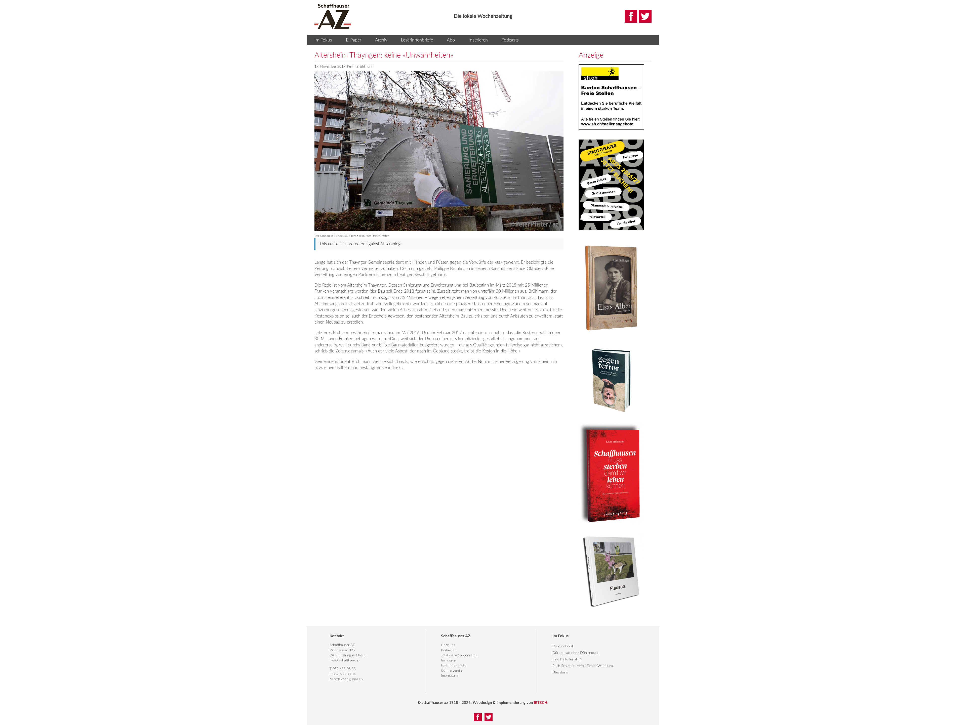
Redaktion (449, 650)
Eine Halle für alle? (566, 659)
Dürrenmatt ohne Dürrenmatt (575, 653)
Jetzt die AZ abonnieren (459, 655)
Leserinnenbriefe (417, 40)
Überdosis (560, 672)
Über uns (448, 645)
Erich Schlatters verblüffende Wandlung (582, 666)
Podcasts (510, 40)
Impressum (449, 675)
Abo (451, 40)
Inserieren (478, 40)
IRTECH (540, 703)
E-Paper (353, 40)
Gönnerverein (451, 670)
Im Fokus (323, 40)
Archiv (381, 40)
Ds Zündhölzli (563, 646)
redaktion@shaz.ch (348, 679)
